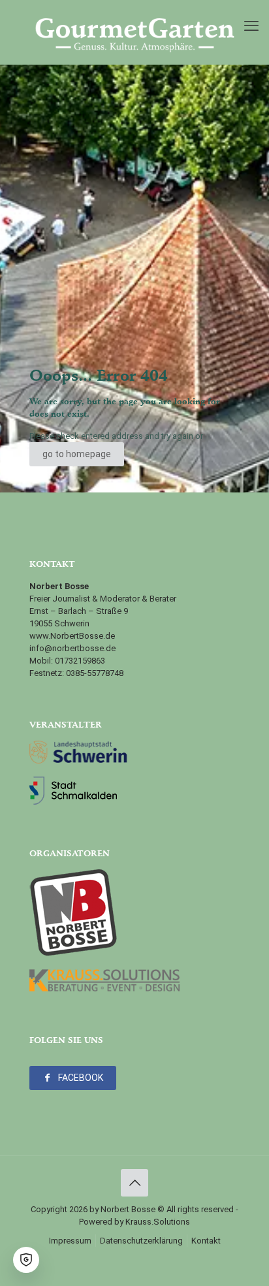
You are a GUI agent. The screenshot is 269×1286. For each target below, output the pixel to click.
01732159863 (80, 661)
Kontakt (206, 1241)
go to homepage (76, 454)
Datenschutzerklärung (141, 1241)
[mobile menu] (251, 26)
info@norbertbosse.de (72, 648)
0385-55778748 (94, 673)
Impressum (70, 1241)
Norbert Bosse (128, 1209)
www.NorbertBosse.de (72, 636)
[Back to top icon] (134, 1183)
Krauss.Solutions (157, 1222)
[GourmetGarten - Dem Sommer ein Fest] (134, 32)
